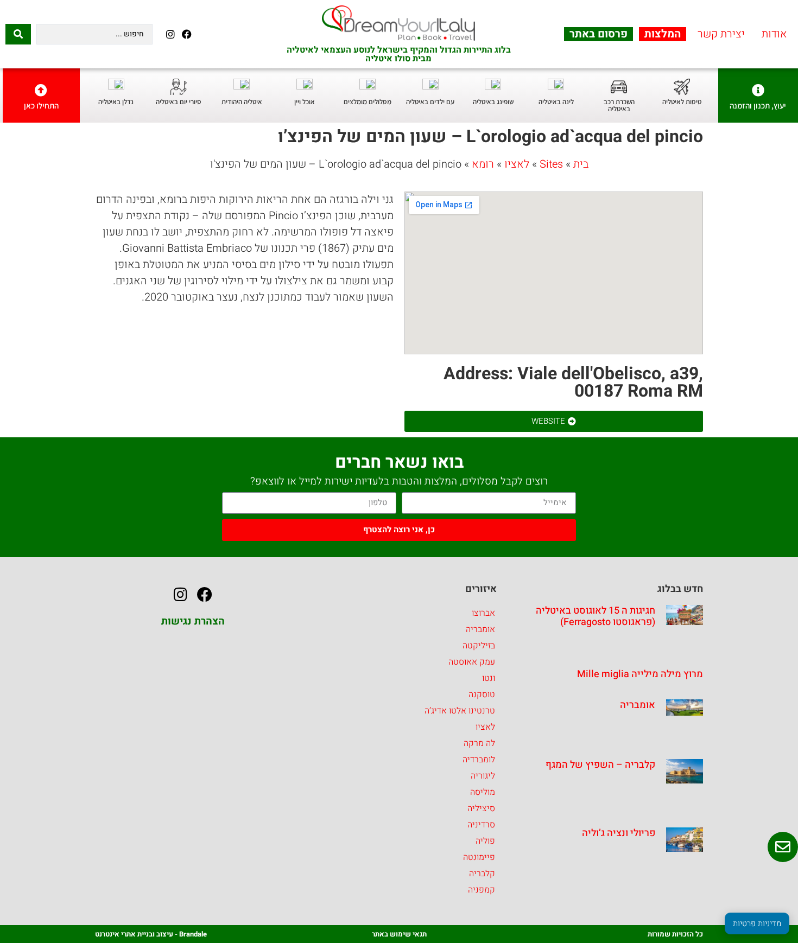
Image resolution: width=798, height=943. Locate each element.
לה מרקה (479, 743)
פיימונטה (479, 857)
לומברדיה (479, 759)
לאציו (516, 164)
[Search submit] (18, 34)
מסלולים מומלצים (367, 101)
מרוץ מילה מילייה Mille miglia (640, 674)
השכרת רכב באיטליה (619, 105)
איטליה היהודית (241, 101)
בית (580, 164)
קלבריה (482, 873)
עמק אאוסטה (471, 661)
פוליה (485, 841)
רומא (483, 164)
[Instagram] (170, 34)
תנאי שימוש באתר (399, 934)
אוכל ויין (304, 101)
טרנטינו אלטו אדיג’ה (460, 710)
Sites (551, 164)
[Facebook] (186, 34)
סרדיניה (481, 824)
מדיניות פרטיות (757, 923)
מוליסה (482, 792)
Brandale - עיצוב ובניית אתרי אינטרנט (151, 934)
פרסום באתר (598, 34)
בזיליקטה (479, 645)
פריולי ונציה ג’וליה (618, 833)
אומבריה (637, 705)
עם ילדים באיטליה (430, 101)
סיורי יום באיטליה (178, 101)
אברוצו (483, 613)
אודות (774, 34)
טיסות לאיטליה (681, 101)
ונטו (488, 678)
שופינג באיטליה (493, 101)
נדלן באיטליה (116, 101)
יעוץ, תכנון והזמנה (758, 105)
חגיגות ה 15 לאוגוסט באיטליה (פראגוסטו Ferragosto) (595, 616)
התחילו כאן (41, 105)
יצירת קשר (721, 34)
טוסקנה (481, 694)
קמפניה (481, 889)
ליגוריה (483, 775)
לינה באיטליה (556, 101)
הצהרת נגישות (193, 621)
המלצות (662, 34)
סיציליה (481, 808)
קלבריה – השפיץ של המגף (600, 764)
